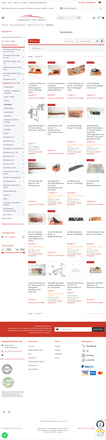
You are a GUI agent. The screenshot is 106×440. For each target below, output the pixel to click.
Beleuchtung (8, 108)
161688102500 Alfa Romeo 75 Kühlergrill (75, 233)
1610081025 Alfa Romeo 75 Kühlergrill (75, 182)
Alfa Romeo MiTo (9, 181)
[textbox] (78, 8)
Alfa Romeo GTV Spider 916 (12, 149)
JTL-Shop (87, 428)
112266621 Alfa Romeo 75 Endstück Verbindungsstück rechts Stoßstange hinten (36, 87)
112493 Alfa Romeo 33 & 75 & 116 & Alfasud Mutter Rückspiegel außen (75, 86)
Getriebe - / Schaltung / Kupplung (12, 92)
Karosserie (8, 104)
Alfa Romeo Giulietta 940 (11, 177)
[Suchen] (78, 18)
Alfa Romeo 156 (8, 160)
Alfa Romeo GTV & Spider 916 (12, 37)
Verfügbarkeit (36, 48)
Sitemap (57, 350)
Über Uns (16, 3)
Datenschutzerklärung (43, 328)
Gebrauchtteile (7, 218)
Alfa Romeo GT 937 (9, 168)
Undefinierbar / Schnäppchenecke (9, 210)
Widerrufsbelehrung (35, 350)
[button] (100, 2)
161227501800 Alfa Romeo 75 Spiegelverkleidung (55, 234)
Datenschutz (32, 365)
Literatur (6, 195)
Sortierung (69, 41)
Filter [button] (34, 41)
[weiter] (102, 56)
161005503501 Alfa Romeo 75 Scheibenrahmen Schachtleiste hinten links (55, 130)
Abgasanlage (8, 112)
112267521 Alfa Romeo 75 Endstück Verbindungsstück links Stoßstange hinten (56, 86)
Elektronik (7, 116)
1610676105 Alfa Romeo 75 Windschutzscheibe (94, 183)
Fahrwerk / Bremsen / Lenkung (11, 121)
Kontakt (24, 3)
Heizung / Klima (9, 126)
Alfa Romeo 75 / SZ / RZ (11, 83)
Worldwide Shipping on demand (13, 224)
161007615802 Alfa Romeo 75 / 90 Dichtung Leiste (35, 183)
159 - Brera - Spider (8, 41)
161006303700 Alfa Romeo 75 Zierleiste (74, 127)
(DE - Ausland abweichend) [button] (35, 152)
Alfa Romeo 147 (8, 156)
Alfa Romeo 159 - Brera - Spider (11, 173)
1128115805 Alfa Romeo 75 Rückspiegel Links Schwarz (95, 85)
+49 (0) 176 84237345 (87, 3)
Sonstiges (7, 129)
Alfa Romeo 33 (8, 145)
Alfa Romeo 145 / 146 (10, 152)
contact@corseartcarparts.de (15, 359)
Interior (6, 101)
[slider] (2, 252)
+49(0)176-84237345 (14, 351)
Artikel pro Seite (84, 41)
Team (10, 3)
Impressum (32, 358)
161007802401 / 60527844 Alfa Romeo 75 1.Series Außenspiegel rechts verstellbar (56, 185)
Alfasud (6, 133)
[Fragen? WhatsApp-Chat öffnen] (5, 435)
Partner (57, 358)
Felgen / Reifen (9, 97)
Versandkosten (33, 369)
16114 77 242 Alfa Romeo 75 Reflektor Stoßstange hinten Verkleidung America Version (35, 236)
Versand (64, 421)
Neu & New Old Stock (9, 45)
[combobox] (78, 8)
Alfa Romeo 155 (8, 137)
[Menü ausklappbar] (3, 18)
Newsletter (58, 354)
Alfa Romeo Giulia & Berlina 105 (11, 56)
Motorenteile (8, 87)
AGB (29, 354)
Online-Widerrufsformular (37, 3)
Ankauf (4, 3)
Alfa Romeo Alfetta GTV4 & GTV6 (12, 68)
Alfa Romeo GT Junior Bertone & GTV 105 (12, 50)
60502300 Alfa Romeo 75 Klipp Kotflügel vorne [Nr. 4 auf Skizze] (56, 285)
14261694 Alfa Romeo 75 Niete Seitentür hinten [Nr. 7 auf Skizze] (37, 128)
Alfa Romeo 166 (8, 164)
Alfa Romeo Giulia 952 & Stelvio (11, 186)
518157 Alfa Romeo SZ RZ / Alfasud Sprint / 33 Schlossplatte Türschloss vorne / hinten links (36, 287)
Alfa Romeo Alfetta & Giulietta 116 (12, 74)
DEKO (5, 199)
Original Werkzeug (9, 191)
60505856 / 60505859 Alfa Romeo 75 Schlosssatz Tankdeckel (95, 285)
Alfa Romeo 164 (8, 141)
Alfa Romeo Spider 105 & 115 (11, 62)
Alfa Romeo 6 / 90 (9, 79)
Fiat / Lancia (7, 215)
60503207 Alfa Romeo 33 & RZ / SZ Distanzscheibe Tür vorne (75, 286)
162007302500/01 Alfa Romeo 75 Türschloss (95, 233)
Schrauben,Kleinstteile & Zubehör (11, 204)
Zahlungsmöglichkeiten (36, 361)
